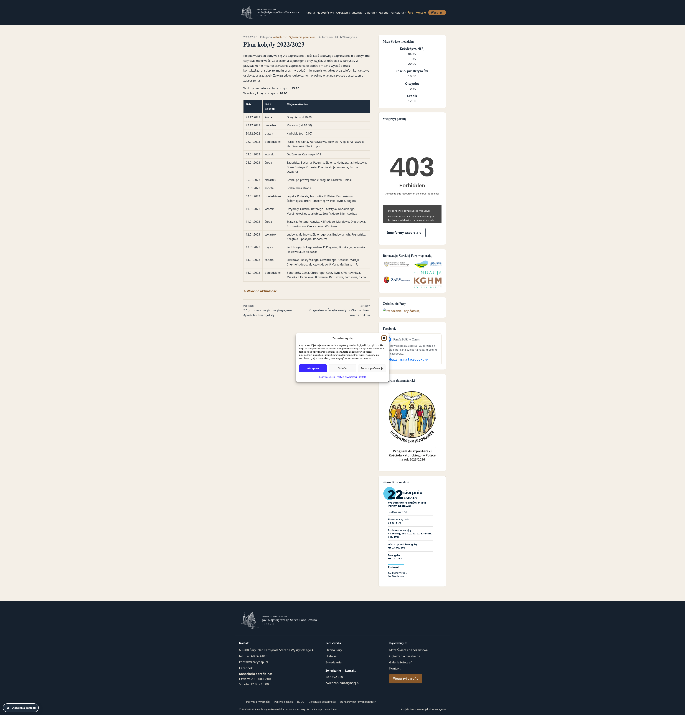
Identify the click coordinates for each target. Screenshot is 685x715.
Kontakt (362, 376)
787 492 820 (334, 677)
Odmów (342, 368)
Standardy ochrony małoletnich (358, 701)
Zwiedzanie (334, 662)
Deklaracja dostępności (322, 701)
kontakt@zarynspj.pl (253, 662)
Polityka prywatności (347, 376)
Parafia (310, 12)
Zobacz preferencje (372, 368)
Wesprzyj (437, 12)
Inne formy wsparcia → (404, 233)
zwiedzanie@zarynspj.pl (342, 683)
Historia (331, 656)
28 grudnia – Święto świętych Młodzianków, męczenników (339, 310)
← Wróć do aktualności (260, 291)
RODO (300, 701)
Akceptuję (313, 368)
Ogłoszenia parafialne (302, 37)
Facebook (246, 668)
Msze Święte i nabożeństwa (408, 650)
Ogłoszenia (343, 12)
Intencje (357, 12)
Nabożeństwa (325, 12)
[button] (384, 338)
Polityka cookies (327, 376)
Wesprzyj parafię (405, 678)
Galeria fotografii (401, 662)
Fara (410, 12)
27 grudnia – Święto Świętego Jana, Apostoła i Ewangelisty (268, 310)
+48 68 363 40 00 (257, 656)
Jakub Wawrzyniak (435, 709)
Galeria (384, 12)
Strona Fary (334, 650)
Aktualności (280, 37)
